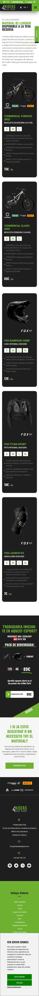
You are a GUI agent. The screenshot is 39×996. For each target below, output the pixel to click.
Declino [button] (20, 983)
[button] (35, 7)
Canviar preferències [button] (14, 987)
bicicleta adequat (29, 42)
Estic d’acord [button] (19, 977)
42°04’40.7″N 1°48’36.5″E (19, 835)
